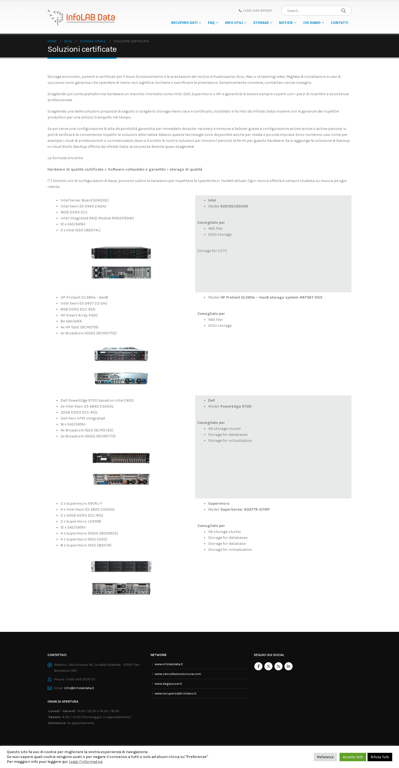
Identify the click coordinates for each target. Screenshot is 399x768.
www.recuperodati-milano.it (175, 693)
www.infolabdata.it (169, 664)
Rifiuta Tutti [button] (380, 757)
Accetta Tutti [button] (353, 757)
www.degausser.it (168, 683)
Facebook (258, 666)
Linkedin (288, 666)
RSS (278, 666)
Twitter (268, 666)
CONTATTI (339, 22)
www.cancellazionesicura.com (178, 674)
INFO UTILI (234, 22)
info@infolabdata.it (79, 688)
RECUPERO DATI (184, 22)
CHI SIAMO (312, 22)
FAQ (211, 22)
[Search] (343, 10)
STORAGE (261, 22)
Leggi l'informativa (86, 761)
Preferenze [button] (325, 757)
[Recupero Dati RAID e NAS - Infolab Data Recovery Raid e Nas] (81, 17)
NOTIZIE (286, 22)
